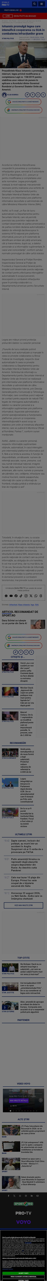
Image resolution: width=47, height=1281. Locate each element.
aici (23, 1250)
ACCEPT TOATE (23, 1273)
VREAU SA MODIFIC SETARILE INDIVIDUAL (23, 1276)
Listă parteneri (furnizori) (7, 1269)
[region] (23, 1255)
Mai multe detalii (28, 1242)
